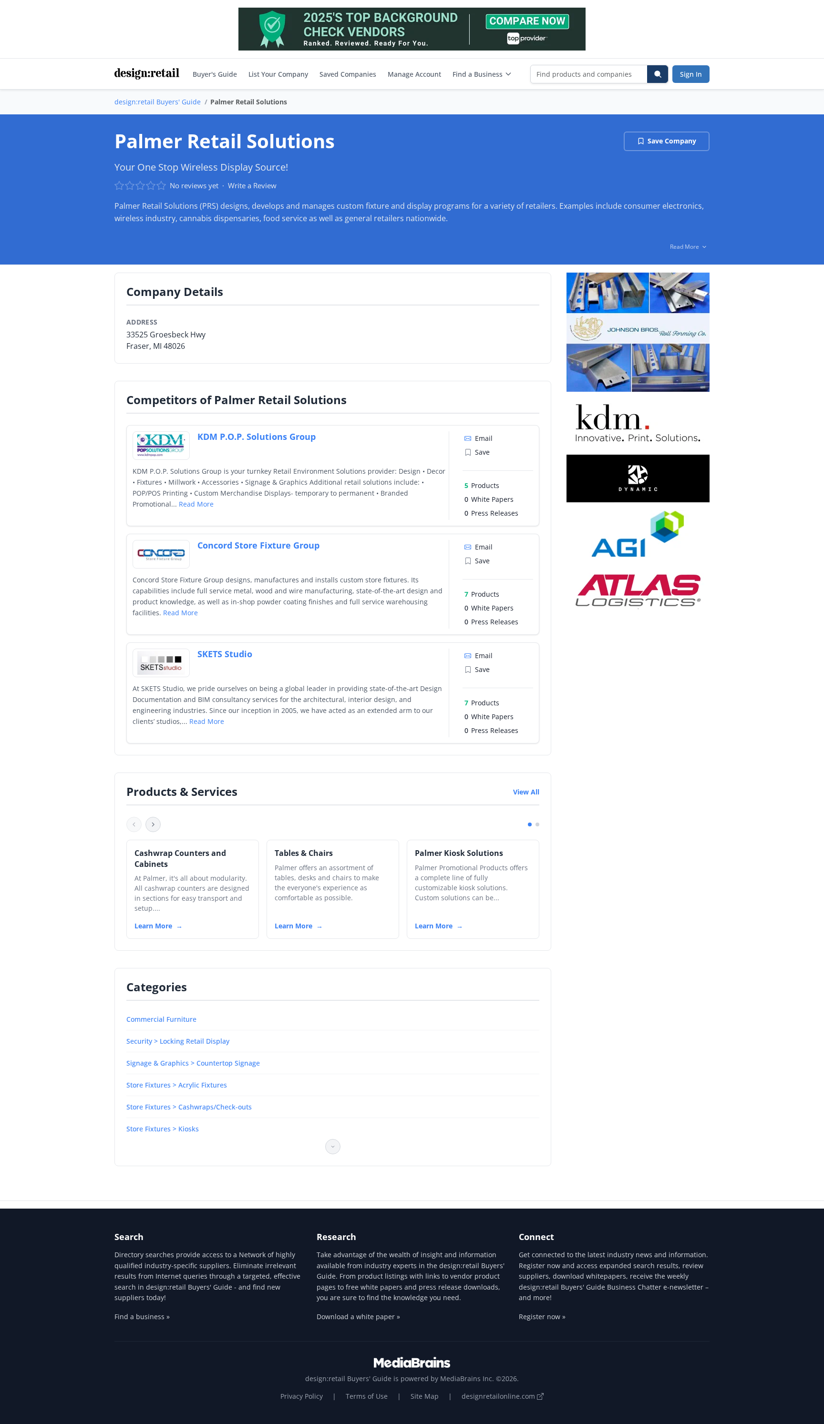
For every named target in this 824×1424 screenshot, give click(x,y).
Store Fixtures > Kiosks (162, 1128)
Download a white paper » (358, 1316)
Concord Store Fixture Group (258, 545)
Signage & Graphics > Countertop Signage (193, 1063)
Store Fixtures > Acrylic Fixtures (176, 1084)
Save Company (672, 140)
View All (526, 791)
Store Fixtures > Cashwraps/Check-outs (189, 1106)
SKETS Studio (224, 654)
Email (484, 438)
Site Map (425, 1396)
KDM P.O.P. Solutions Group (256, 436)
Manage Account (414, 74)
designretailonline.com (499, 1396)
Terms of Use (367, 1396)
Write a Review (252, 185)
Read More (196, 504)
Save (482, 452)
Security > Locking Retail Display (177, 1041)
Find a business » (142, 1316)
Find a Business (478, 74)
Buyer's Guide (215, 74)
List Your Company (278, 74)
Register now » (542, 1316)
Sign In (691, 74)
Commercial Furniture (161, 1019)
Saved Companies (347, 74)
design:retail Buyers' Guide (157, 101)
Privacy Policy (301, 1396)
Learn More (153, 925)
